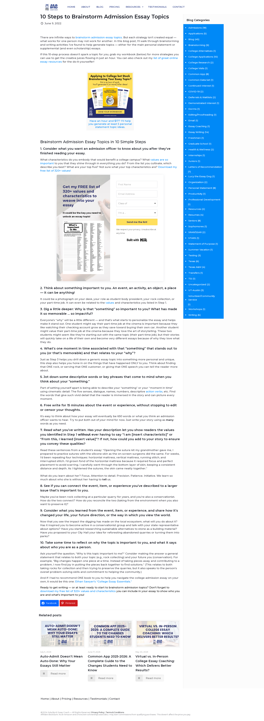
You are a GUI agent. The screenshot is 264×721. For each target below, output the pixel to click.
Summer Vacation (199, 249)
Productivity (195, 193)
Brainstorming (196, 45)
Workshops (195, 309)
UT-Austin (194, 290)
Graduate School (198, 143)
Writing (192, 314)
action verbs (154, 391)
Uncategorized (197, 284)
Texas (191, 261)
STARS (192, 238)
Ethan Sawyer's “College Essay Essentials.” (103, 581)
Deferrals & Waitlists (200, 97)
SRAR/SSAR (195, 232)
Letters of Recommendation (205, 166)
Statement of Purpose (201, 243)
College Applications (200, 56)
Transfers (194, 272)
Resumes (194, 214)
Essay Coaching (197, 126)
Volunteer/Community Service (201, 298)
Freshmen (194, 137)
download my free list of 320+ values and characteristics (78, 591)
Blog (191, 39)
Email (191, 120)
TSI (190, 278)
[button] (83, 248)
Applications (195, 33)
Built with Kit (137, 240)
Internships (195, 155)
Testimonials (98, 698)
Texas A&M (194, 267)
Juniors (192, 161)
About (55, 698)
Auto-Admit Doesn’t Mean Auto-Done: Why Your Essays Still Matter (61, 661)
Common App (196, 74)
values (110, 302)
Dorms (192, 108)
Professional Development (204, 199)
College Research (199, 62)
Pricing (66, 698)
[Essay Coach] (52, 7)
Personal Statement (200, 188)
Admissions (195, 27)
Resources (194, 209)
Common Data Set (199, 79)
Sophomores (196, 226)
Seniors (192, 220)
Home (45, 698)
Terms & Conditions (115, 712)
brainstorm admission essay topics (98, 37)
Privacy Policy (97, 712)
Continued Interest (199, 85)
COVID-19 (194, 91)
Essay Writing (196, 132)
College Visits (196, 68)
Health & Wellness (199, 149)
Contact (114, 698)
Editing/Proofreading (200, 114)
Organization (196, 182)
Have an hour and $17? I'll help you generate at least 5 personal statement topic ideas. (110, 124)
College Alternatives (200, 50)
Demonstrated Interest (202, 103)
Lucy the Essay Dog (200, 176)
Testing (192, 255)
